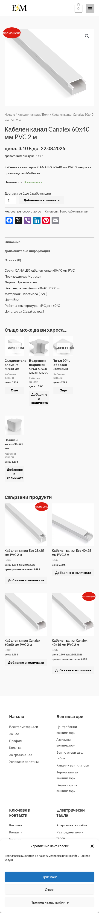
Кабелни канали (28, 114)
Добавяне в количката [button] (39, 398)
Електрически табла (70, 812)
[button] (92, 846)
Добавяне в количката (42, 200)
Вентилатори (69, 716)
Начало (10, 114)
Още (14, 390)
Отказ (49, 889)
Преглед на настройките (50, 902)
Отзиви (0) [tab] (13, 260)
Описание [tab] (12, 242)
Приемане (50, 877)
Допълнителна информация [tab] (27, 251)
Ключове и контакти (19, 812)
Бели (45, 114)
